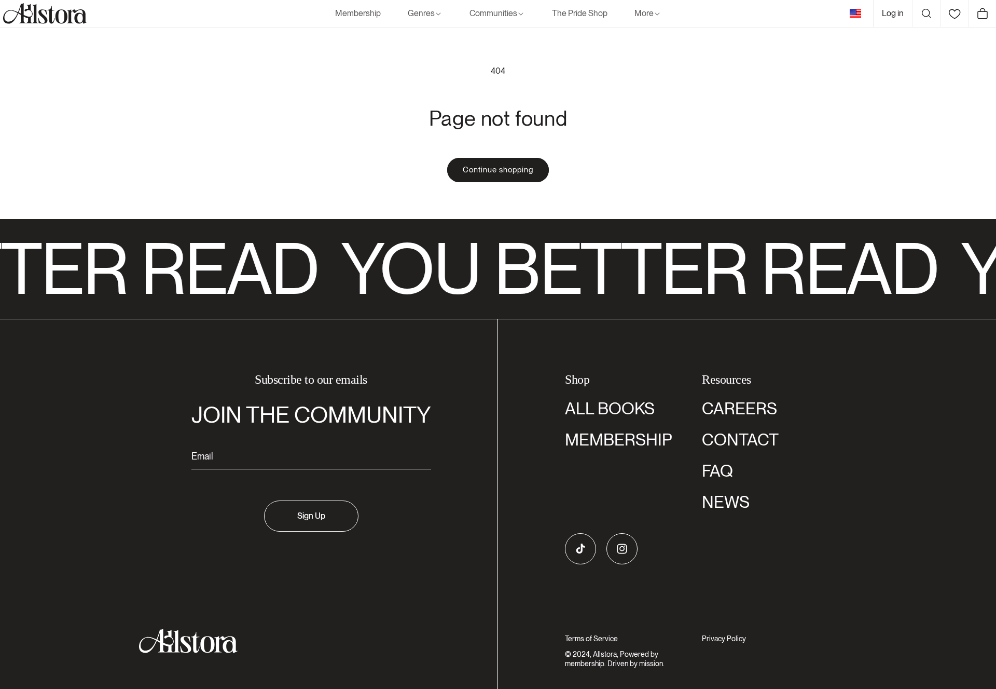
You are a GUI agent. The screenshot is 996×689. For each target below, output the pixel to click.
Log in (893, 13)
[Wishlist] (954, 13)
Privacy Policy (724, 638)
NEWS (726, 502)
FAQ (717, 471)
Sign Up (311, 516)
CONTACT (740, 439)
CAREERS (739, 408)
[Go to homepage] (305, 641)
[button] (425, 13)
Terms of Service (591, 638)
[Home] (43, 13)
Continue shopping (498, 169)
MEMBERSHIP (618, 439)
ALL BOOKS (610, 408)
